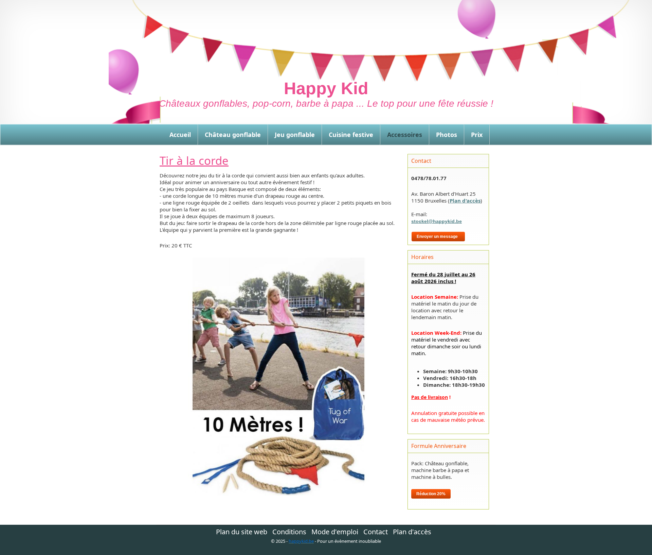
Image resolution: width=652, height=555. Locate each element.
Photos (446, 135)
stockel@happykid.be (436, 221)
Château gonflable (233, 135)
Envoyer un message (438, 236)
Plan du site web (241, 531)
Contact (375, 531)
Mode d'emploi (334, 531)
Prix (477, 135)
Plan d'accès (465, 200)
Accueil (180, 135)
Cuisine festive (351, 135)
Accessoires (404, 135)
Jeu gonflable (295, 135)
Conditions (289, 531)
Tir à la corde (194, 160)
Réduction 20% (431, 493)
